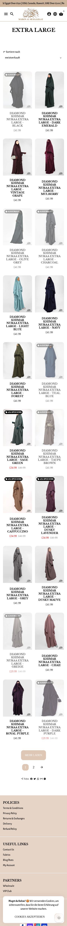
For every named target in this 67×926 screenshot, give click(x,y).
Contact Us (8, 849)
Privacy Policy (10, 813)
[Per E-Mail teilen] (41, 779)
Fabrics (6, 855)
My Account (9, 865)
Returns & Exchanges (14, 818)
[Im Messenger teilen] (45, 779)
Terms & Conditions (13, 808)
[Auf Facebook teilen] (31, 779)
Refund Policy (10, 829)
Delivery (7, 823)
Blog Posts (8, 860)
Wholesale (8, 886)
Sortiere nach (11, 52)
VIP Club (7, 891)
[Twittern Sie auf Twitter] (35, 779)
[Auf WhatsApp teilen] (38, 779)
